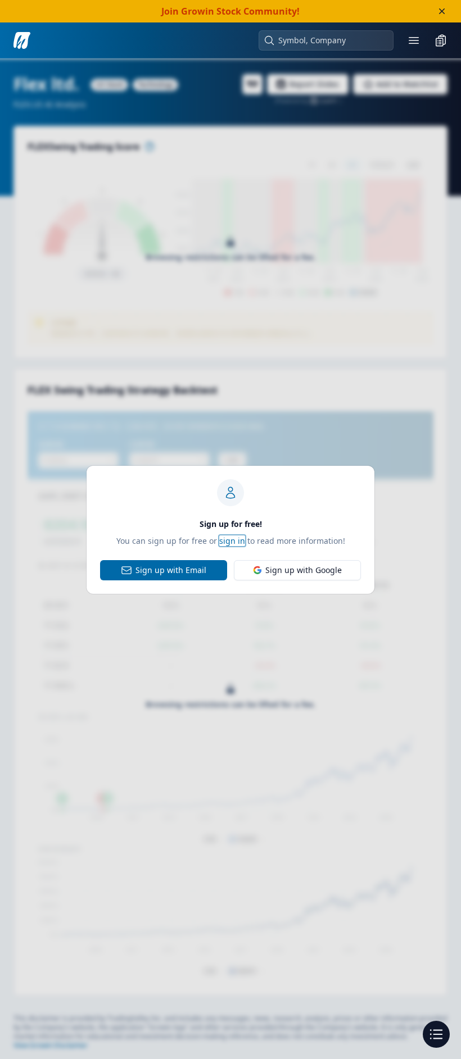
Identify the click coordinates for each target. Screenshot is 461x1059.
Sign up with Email (170, 570)
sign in (232, 540)
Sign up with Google (303, 570)
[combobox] (331, 40)
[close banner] (442, 11)
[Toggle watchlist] (441, 40)
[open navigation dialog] (436, 1034)
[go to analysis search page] (21, 40)
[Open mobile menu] (414, 40)
